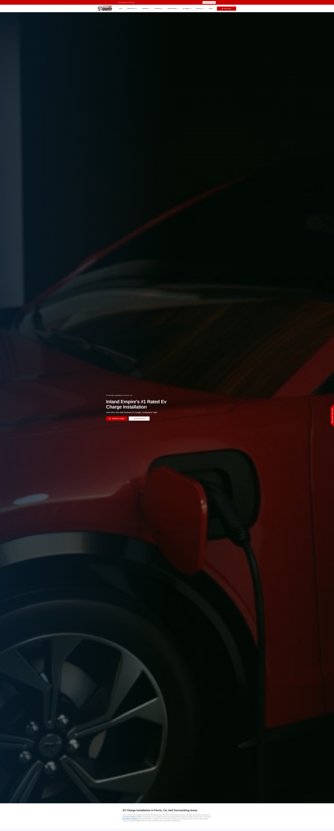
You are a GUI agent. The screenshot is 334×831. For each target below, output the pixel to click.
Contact (211, 8)
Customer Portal (209, 2)
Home (120, 8)
